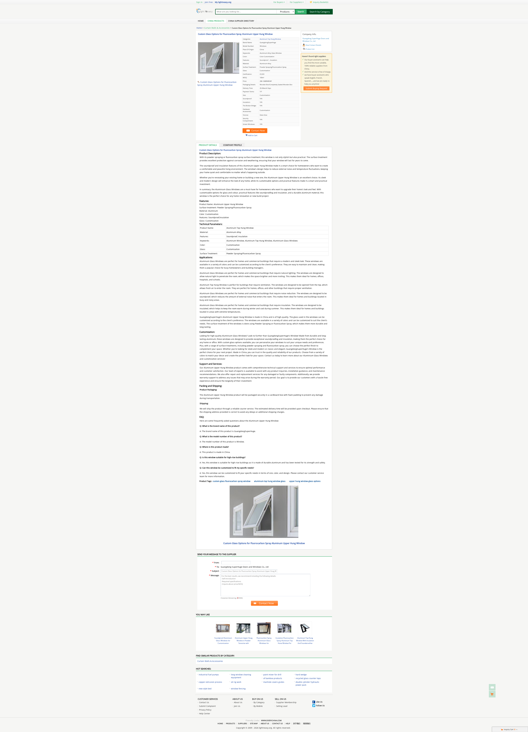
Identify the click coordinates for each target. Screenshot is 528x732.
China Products (216, 21)
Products (230, 723)
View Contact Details (313, 45)
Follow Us (320, 705)
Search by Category (320, 11)
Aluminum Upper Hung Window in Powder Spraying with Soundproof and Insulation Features (243, 643)
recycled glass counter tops (308, 678)
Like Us (319, 701)
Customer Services (208, 699)
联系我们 (306, 723)
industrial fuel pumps (209, 674)
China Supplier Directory (241, 21)
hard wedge (301, 674)
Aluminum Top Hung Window (270, 39)
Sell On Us (280, 699)
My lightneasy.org (223, 2)
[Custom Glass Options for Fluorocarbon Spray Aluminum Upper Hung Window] (218, 77)
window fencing (238, 688)
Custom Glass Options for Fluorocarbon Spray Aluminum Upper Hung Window (235, 34)
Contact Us (204, 702)
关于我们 (296, 723)
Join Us (237, 706)
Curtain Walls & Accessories (217, 28)
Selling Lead (281, 706)
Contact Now (258, 130)
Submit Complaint (207, 706)
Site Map (254, 723)
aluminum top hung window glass (269, 481)
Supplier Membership (286, 702)
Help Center (204, 713)
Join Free (209, 2)
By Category (259, 702)
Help (288, 723)
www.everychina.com (271, 720)
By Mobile (258, 706)
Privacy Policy (205, 709)
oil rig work (236, 682)
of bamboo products (272, 678)
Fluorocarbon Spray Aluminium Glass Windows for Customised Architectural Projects (264, 643)
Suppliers (242, 723)
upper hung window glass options (305, 481)
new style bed (205, 688)
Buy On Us (257, 699)
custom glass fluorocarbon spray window (231, 481)
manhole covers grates (273, 682)
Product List (310, 49)
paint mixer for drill (272, 674)
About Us (238, 699)
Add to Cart (252, 135)
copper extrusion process (210, 682)
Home (201, 21)
